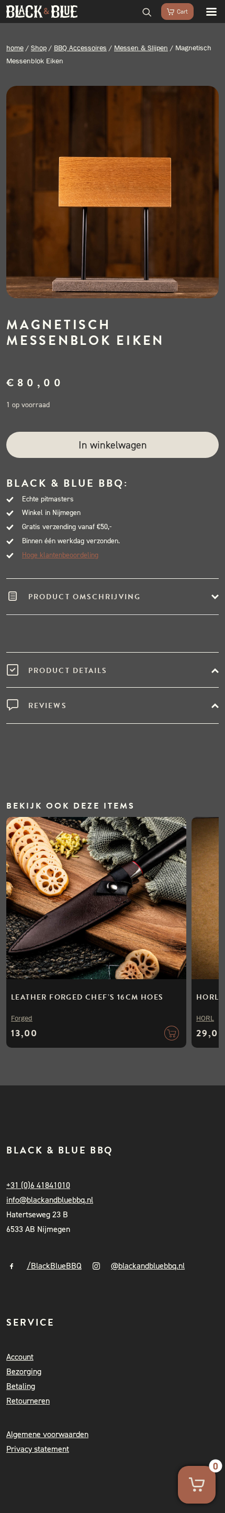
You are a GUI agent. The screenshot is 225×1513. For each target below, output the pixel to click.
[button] (206, 11)
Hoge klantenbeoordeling (60, 555)
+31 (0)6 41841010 (38, 1185)
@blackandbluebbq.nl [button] (148, 1265)
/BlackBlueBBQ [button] (54, 1265)
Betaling (20, 1386)
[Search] (142, 11)
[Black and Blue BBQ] (41, 11)
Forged (21, 1018)
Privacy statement (37, 1448)
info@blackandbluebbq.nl (49, 1199)
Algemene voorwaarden (47, 1434)
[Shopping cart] (173, 11)
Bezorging (23, 1371)
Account (19, 1356)
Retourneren (28, 1400)
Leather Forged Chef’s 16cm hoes (87, 997)
